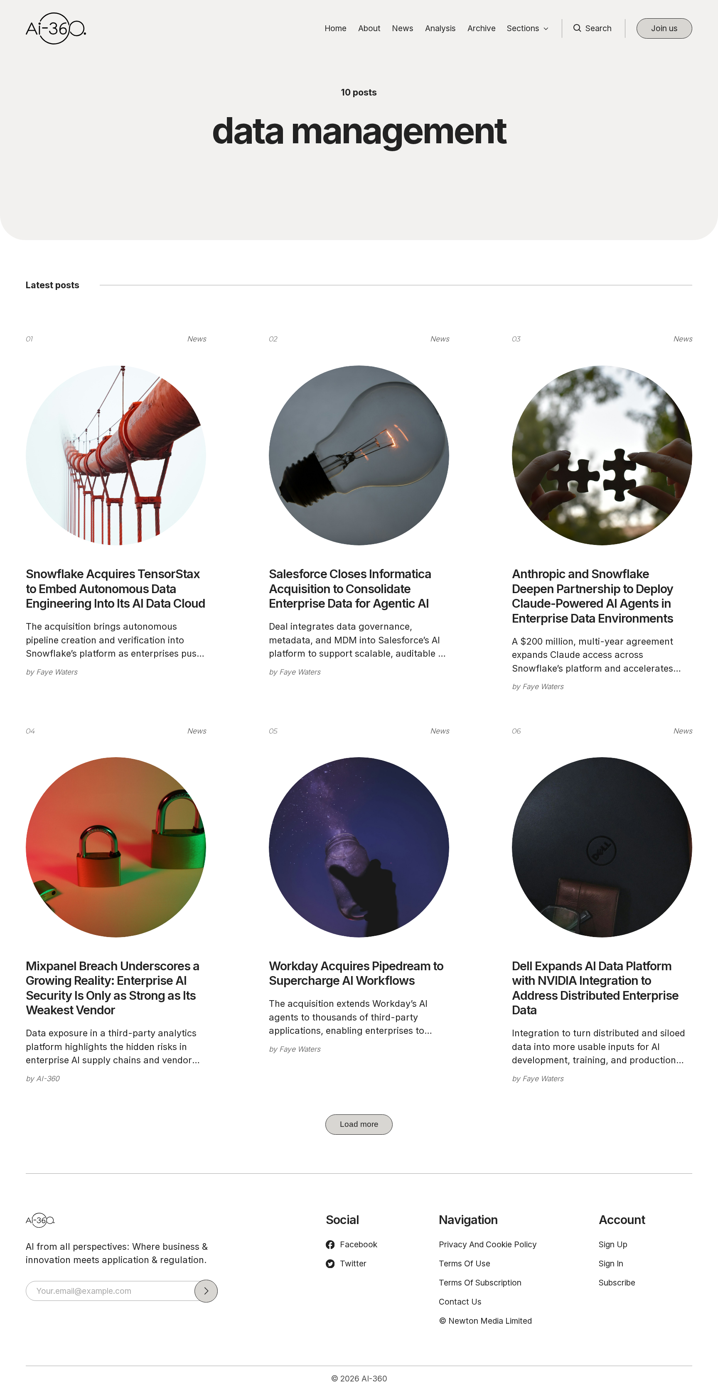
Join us (664, 28)
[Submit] (205, 1291)
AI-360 (47, 1078)
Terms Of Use (464, 1263)
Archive (481, 28)
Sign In (611, 1263)
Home (336, 28)
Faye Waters (56, 671)
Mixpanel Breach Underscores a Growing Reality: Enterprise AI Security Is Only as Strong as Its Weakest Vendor (112, 988)
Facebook (358, 1244)
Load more (359, 1124)
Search (598, 28)
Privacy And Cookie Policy (488, 1244)
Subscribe (617, 1283)
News (402, 28)
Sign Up (613, 1244)
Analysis (440, 28)
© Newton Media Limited (485, 1321)
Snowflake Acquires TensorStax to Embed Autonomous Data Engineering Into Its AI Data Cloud (115, 589)
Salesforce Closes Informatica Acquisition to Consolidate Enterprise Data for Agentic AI (350, 589)
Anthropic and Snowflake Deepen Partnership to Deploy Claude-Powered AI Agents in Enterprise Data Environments (592, 596)
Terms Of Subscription (480, 1283)
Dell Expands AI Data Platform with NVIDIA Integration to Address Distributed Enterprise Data (595, 988)
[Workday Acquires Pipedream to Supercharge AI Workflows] (359, 847)
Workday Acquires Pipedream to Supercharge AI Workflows (356, 973)
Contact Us (460, 1302)
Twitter (353, 1263)
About (369, 28)
